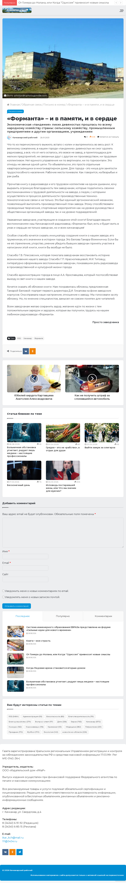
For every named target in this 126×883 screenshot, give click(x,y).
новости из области (74, 732)
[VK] (26, 351)
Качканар (28, 338)
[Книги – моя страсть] (15, 645)
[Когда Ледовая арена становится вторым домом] (15, 672)
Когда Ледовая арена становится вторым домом (49, 2)
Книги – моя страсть (38, 640)
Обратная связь (32, 104)
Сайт (5, 574)
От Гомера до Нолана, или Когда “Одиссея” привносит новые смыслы (68, 654)
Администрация (32, 716)
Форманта (39, 338)
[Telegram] (19, 852)
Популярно (63, 616)
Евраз (76, 721)
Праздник (16, 732)
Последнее (23, 616)
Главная (14, 104)
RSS (19, 338)
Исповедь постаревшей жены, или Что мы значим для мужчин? (61, 488)
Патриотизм (93, 727)
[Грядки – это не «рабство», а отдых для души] (63, 432)
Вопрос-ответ (44, 721)
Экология (51, 732)
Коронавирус (34, 727)
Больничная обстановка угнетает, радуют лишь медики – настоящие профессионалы (21, 451)
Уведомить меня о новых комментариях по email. (37, 591)
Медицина (73, 727)
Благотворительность (81, 716)
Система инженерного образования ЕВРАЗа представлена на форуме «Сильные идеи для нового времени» (68, 629)
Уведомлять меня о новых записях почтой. (32, 597)
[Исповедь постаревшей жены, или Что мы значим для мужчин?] (63, 470)
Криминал (55, 727)
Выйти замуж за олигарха (100, 447)
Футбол (33, 732)
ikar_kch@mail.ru (13, 837)
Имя (6, 551)
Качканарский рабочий (25, 137)
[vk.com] (5, 852)
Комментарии (103, 616)
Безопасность (55, 716)
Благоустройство (20, 721)
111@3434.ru (9, 841)
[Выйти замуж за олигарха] (102, 432)
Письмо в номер (54, 104)
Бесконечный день (18, 485)
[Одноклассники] (33, 351)
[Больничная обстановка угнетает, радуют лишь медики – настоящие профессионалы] (24, 432)
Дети (62, 721)
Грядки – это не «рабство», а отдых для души (63, 449)
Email (6, 562)
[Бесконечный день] (24, 470)
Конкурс (15, 727)
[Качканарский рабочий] (17, 10)
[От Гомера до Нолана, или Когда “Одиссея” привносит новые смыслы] (15, 659)
